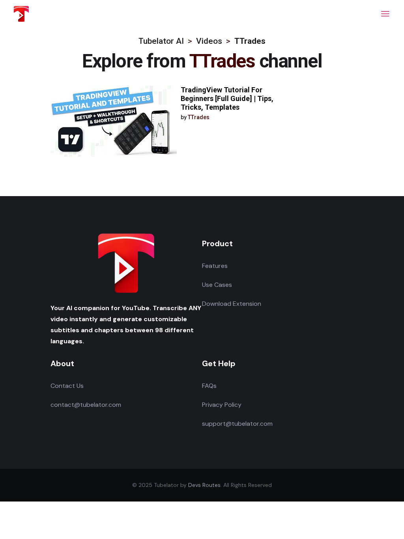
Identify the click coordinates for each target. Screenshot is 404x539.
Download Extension (231, 303)
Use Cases (217, 285)
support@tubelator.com (237, 423)
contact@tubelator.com (85, 405)
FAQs (209, 386)
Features (215, 266)
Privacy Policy (221, 405)
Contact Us (67, 386)
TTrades (198, 117)
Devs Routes (204, 484)
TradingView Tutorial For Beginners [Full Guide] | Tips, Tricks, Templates (227, 98)
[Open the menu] (385, 14)
